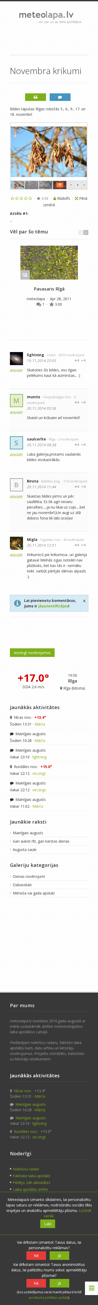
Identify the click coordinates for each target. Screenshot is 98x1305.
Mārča (39, 724)
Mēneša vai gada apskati (34, 893)
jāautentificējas (53, 605)
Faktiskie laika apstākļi (31, 1175)
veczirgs (39, 773)
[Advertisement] (49, 39)
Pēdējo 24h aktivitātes (31, 1182)
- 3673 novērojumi (70, 355)
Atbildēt (16, 370)
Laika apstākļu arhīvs (30, 1189)
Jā (59, 1255)
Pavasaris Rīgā (49, 289)
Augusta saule (25, 849)
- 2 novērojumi (67, 439)
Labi (47, 1223)
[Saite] (49, 263)
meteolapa (36, 298)
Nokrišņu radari (26, 1169)
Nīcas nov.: (29, 717)
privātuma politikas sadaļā (48, 1297)
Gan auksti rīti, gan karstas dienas (41, 841)
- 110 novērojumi (74, 481)
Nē (36, 1255)
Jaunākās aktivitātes (35, 707)
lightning (35, 354)
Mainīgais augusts (30, 733)
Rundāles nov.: (32, 766)
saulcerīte (36, 439)
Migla (32, 539)
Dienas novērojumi (29, 876)
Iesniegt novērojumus (32, 652)
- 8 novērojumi (73, 539)
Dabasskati (22, 884)
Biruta (32, 481)
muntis (33, 396)
